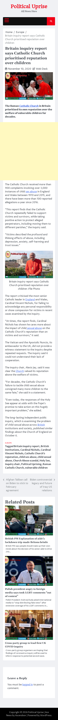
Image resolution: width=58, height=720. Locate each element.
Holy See (45, 460)
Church (20, 371)
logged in (27, 684)
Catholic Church (29, 106)
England (30, 299)
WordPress (45, 715)
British (41, 425)
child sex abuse (27, 457)
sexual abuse (34, 328)
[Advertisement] (29, 151)
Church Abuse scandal (25, 460)
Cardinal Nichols (30, 450)
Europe (8, 443)
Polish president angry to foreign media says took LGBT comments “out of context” (28, 593)
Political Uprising (31, 464)
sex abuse (31, 191)
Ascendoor (20, 715)
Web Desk (42, 69)
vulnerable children (36, 467)
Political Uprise (29, 6)
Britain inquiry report (27, 446)
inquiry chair (12, 464)
